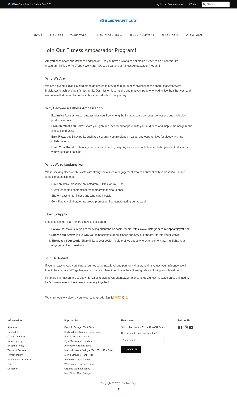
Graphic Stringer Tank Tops (79, 327)
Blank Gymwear (142, 35)
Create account (176, 4)
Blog (9, 364)
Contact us (13, 332)
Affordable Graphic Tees (77, 345)
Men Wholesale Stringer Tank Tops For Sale (88, 350)
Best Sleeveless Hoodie (77, 336)
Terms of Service (16, 350)
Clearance (194, 35)
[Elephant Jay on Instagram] (186, 328)
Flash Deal (170, 35)
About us (12, 327)
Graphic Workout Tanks (77, 368)
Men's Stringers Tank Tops (78, 355)
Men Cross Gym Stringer (78, 373)
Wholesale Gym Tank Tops (79, 364)
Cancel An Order (16, 336)
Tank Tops (79, 35)
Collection (12, 368)
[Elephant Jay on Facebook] (180, 328)
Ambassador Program (19, 359)
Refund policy (14, 341)
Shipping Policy (15, 345)
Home (38, 35)
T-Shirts (57, 35)
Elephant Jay (128, 383)
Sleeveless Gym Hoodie (77, 359)
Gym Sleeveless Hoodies (78, 341)
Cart (195, 4)
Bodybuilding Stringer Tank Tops (82, 332)
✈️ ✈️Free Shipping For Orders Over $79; (29, 4)
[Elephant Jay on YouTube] (191, 328)
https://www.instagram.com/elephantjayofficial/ (161, 229)
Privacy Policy (15, 355)
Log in (158, 4)
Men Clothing (108, 35)
